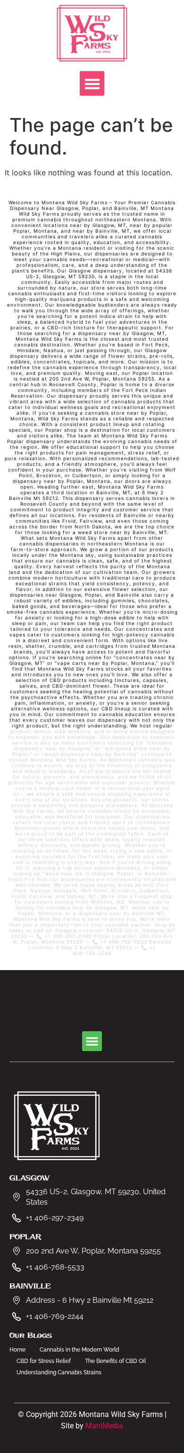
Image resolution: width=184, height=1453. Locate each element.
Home (17, 1349)
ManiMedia (104, 1425)
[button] (92, 83)
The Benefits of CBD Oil (115, 1361)
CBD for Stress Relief (44, 1361)
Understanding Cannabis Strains (59, 1372)
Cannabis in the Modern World (79, 1349)
